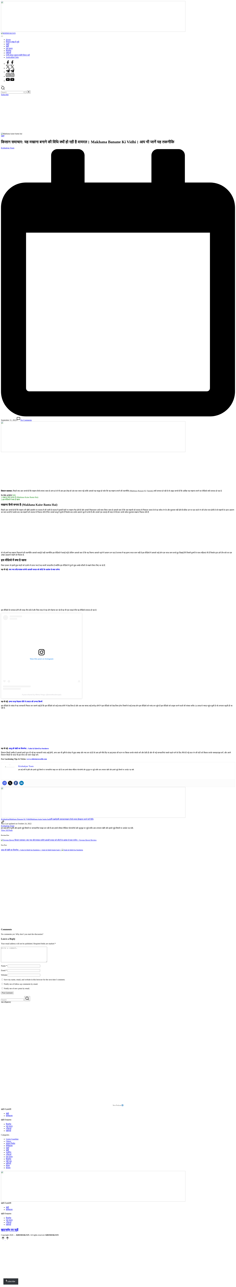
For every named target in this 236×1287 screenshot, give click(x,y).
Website (4, 975)
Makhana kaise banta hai (40, 819)
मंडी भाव (9, 1161)
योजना (8, 1168)
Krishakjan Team (7, 826)
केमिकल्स (9, 1116)
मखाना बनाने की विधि (86, 819)
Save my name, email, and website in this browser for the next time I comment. (34, 980)
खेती (7, 1113)
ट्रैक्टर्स (8, 1128)
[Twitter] (10, 783)
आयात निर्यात (10, 1143)
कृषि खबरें (53, 819)
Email (4, 970)
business (45, 748)
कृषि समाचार (60, 819)
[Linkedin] (21, 783)
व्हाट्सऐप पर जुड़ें (9, 1229)
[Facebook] (16, 783)
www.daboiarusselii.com (37, 759)
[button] (25, 92)
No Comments (26, 420)
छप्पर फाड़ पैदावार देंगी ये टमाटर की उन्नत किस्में (25, 701)
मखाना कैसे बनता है (72, 819)
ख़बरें (2, 136)
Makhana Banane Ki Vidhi (19, 819)
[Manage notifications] (6, 1281)
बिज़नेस (8, 1124)
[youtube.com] (10, 81)
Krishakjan (5, 819)
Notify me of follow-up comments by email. (21, 984)
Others (8, 1141)
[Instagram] (4, 783)
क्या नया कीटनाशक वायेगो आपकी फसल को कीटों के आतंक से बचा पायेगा (34, 569)
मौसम (8, 1166)
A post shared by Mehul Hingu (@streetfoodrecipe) (41, 695)
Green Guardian (12, 1139)
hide (14, 495)
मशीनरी (8, 1131)
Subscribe (10, 1281)
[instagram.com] (10, 76)
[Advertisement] (118, 114)
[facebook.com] (10, 64)
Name (4, 966)
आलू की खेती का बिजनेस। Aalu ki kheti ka (25, 748)
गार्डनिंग (8, 1152)
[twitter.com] (10, 68)
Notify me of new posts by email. (17, 988)
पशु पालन (9, 1126)
